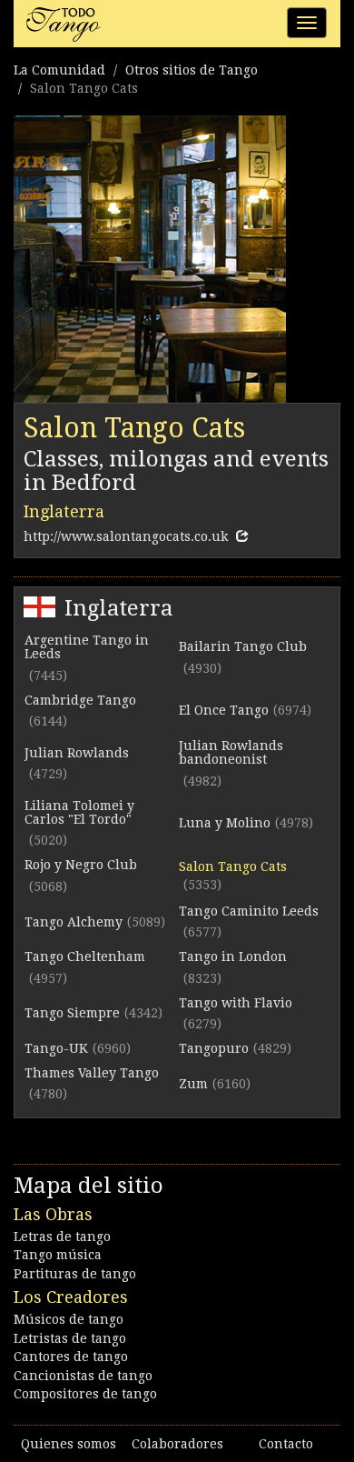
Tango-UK (56, 1048)
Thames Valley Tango (92, 1073)
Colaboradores (177, 1444)
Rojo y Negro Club (81, 864)
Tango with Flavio (235, 1003)
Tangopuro (214, 1048)
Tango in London (233, 956)
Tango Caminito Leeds (249, 911)
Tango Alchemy (74, 922)
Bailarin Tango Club (243, 646)
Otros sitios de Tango (191, 70)
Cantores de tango (71, 1356)
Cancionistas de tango (83, 1375)
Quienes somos (68, 1444)
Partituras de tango (75, 1274)
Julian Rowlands (77, 753)
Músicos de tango (68, 1319)
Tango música (58, 1254)
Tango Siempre (72, 1013)
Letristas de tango (70, 1338)
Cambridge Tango (80, 700)
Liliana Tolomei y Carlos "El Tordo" (79, 812)
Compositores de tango (85, 1394)
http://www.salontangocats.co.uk (126, 536)
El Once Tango (224, 710)
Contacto (286, 1444)
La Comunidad (59, 70)
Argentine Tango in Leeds (87, 647)
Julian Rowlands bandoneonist (231, 752)
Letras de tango (62, 1236)
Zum (193, 1083)
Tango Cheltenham (85, 956)
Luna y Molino (224, 823)
